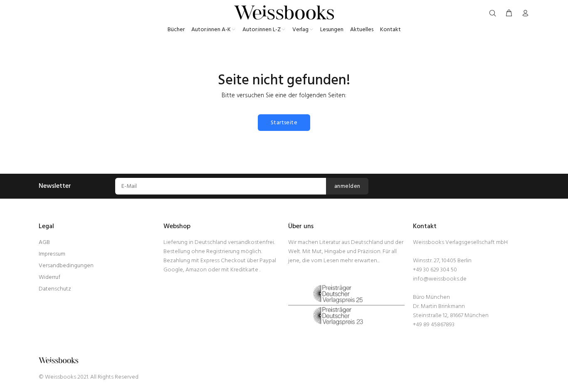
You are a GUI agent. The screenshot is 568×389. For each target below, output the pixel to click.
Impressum (52, 254)
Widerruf (49, 277)
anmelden (347, 186)
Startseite (284, 123)
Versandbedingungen (66, 266)
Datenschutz (55, 289)
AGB (44, 242)
